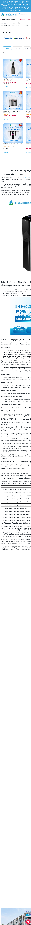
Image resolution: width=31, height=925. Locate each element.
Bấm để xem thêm (17, 10)
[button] (8, 38)
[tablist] (7, 32)
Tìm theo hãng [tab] (7, 32)
